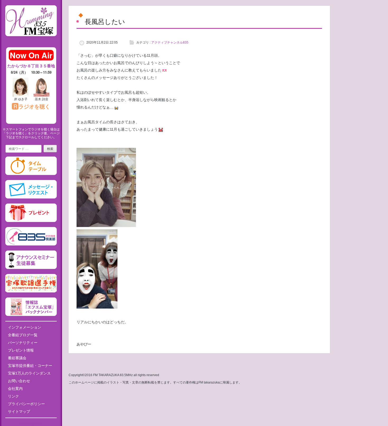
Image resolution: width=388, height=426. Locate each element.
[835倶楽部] (31, 244)
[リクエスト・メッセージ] (31, 197)
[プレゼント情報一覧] (31, 221)
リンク (13, 396)
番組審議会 (17, 358)
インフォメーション (24, 327)
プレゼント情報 (21, 350)
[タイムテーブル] (31, 174)
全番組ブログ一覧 (22, 335)
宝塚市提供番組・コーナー (30, 365)
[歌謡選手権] (31, 291)
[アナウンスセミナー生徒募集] (31, 268)
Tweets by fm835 (31, 424)
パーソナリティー (22, 342)
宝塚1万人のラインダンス (29, 373)
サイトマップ (19, 411)
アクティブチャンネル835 (169, 42)
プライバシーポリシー (26, 404)
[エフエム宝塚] (31, 40)
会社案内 (15, 388)
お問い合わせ (19, 381)
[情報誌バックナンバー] (31, 315)
